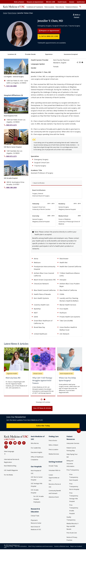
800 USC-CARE (50, 2)
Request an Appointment (35, 2)
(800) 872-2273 (11, 125)
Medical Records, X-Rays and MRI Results (73, 526)
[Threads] (6, 447)
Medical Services (54, 454)
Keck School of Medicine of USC (36, 528)
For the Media (8, 475)
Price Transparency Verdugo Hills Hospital (73, 497)
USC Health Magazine (11, 470)
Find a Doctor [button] (60, 7)
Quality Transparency (71, 518)
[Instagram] (24, 443)
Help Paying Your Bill (72, 455)
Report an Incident (76, 546)
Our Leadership (36, 448)
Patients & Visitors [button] (72, 7)
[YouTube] (15, 443)
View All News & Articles (42, 408)
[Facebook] (6, 443)
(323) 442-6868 (11, 86)
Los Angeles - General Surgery (14, 77)
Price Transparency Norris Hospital (74, 486)
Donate (71, 2)
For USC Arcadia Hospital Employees (39, 499)
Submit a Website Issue (61, 546)
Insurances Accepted (71, 54)
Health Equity (62, 2)
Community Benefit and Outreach (55, 492)
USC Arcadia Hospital (10, 178)
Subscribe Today (43, 425)
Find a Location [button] (49, 7)
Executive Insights (36, 452)
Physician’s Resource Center (36, 521)
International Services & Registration (11, 460)
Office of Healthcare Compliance (37, 458)
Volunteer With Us (54, 470)
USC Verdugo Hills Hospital (36, 485)
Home (5, 13)
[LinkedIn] (19, 443)
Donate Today (53, 466)
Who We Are (35, 443)
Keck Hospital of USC (10, 116)
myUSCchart (81, 2)
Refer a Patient (19, 2)
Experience (48, 54)
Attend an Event (54, 497)
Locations (12, 54)
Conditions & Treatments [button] (34, 7)
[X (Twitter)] (10, 443)
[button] (80, 5)
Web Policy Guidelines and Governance (40, 546)
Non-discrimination (21, 546)
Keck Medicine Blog (10, 466)
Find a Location (53, 449)
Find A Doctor (12, 13)
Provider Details (30, 54)
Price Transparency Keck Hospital (73, 477)
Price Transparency (73, 470)
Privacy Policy (9, 546)
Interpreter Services (73, 443)
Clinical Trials (35, 516)
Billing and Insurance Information (70, 463)
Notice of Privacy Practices (72, 538)
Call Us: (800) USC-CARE (48, 36)
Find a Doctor (53, 440)
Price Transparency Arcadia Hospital (73, 509)
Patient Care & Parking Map (71, 449)
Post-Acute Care (72, 533)
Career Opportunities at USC (54, 477)
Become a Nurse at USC (55, 485)
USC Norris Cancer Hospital (13, 147)
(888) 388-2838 (11, 187)
